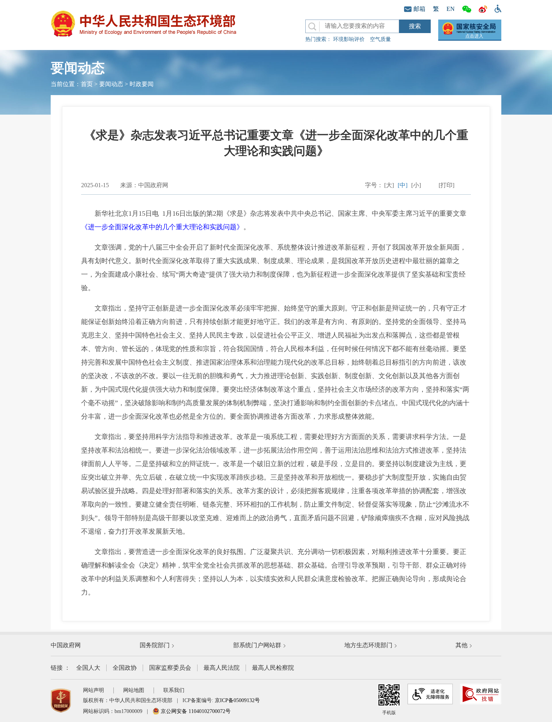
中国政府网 (66, 645)
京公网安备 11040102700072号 (195, 711)
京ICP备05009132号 (237, 700)
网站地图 (133, 690)
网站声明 (93, 690)
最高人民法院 (222, 667)
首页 (87, 84)
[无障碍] (496, 8)
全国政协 (125, 667)
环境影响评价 (349, 39)
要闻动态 (111, 84)
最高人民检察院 (273, 667)
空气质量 (380, 39)
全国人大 (88, 667)
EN (450, 9)
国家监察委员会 (170, 667)
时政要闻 (142, 84)
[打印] (446, 185)
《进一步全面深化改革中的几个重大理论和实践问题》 (162, 227)
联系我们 (173, 690)
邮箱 (419, 9)
